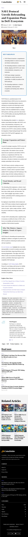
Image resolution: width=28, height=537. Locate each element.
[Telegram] (15, 533)
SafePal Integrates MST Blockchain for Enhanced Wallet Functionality (19, 438)
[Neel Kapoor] (5, 330)
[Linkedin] (12, 533)
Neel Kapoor (18, 25)
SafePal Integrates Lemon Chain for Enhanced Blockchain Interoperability (7, 438)
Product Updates (14, 344)
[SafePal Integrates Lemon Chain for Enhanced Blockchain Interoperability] (7, 428)
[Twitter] (12, 51)
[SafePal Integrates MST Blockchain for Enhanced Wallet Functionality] (20, 428)
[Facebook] (8, 51)
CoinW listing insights (13, 264)
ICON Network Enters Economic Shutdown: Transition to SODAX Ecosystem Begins (12, 387)
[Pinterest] (15, 51)
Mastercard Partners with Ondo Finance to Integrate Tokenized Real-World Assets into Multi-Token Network (14, 292)
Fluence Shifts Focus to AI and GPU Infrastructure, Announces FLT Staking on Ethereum (12, 379)
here (17, 120)
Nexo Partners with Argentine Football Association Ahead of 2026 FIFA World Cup (12, 363)
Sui (21, 344)
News (2, 7)
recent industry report (8, 247)
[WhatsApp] (19, 51)
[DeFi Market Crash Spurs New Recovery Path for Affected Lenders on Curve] (7, 407)
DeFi (8, 344)
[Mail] (10, 339)
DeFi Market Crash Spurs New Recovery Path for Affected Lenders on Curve (6, 417)
